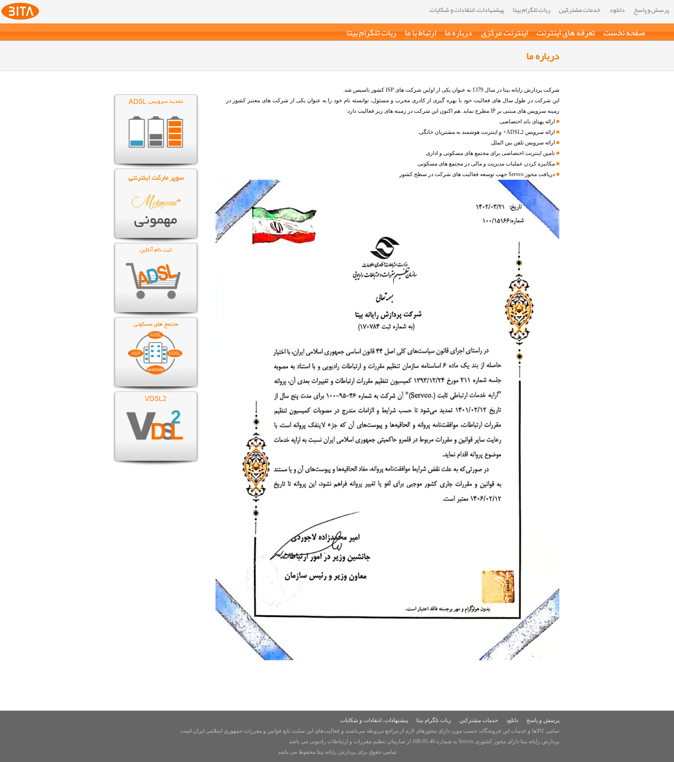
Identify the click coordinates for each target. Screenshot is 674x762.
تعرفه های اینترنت (565, 32)
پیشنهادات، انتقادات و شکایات (467, 9)
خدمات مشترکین (580, 9)
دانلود (617, 9)
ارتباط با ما (420, 32)
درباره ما (458, 32)
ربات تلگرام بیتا (531, 9)
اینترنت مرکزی (504, 32)
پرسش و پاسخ (651, 9)
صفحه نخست (624, 32)
